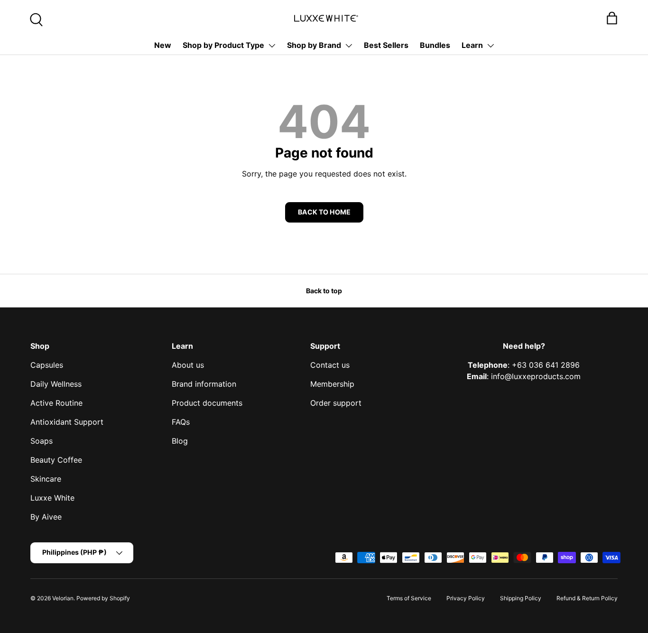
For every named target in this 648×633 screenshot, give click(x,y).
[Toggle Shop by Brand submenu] (348, 45)
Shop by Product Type (223, 45)
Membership (332, 384)
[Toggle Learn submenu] (490, 45)
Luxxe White (52, 498)
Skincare (45, 479)
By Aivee (46, 516)
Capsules (46, 365)
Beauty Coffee (56, 460)
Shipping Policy (520, 598)
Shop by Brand (314, 45)
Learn (472, 45)
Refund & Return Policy (587, 598)
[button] (612, 18)
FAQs (181, 422)
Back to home (324, 212)
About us (188, 365)
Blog (180, 441)
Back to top (324, 291)
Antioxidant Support (66, 422)
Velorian (63, 598)
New (162, 45)
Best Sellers (386, 45)
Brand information (204, 384)
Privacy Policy (465, 598)
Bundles (435, 45)
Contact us (330, 365)
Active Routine (56, 403)
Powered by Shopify (103, 598)
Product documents (207, 403)
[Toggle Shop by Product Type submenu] (272, 45)
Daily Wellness (56, 384)
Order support (335, 403)
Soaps (41, 441)
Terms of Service (409, 598)
